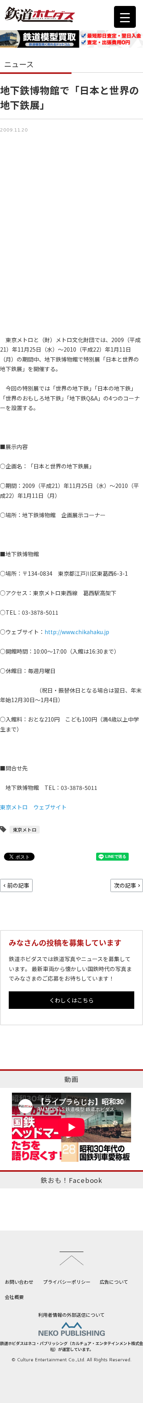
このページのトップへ (71, 1258)
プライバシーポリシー (67, 1281)
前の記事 (18, 885)
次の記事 (125, 885)
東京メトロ (25, 829)
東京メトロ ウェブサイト (33, 807)
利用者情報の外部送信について (71, 1314)
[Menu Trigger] (125, 17)
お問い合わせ (19, 1281)
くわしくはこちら (71, 1000)
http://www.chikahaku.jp (76, 632)
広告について (114, 1281)
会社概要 (14, 1296)
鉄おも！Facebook (71, 1180)
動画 (71, 1079)
